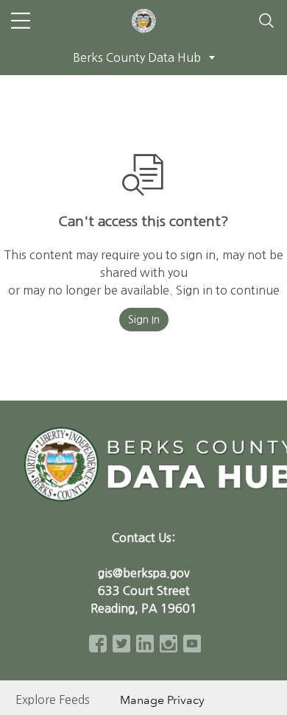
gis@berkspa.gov (144, 573)
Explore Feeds (52, 699)
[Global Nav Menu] (20, 20)
